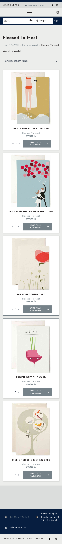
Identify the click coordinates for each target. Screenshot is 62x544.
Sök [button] (56, 20)
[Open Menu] (29, 12)
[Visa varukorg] (57, 12)
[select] (40, 21)
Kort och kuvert (30, 45)
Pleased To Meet (31, 133)
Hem (5, 45)
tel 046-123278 (19, 517)
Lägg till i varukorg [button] (35, 143)
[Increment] (19, 143)
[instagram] (57, 5)
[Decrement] (13, 143)
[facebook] (52, 5)
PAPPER (15, 45)
